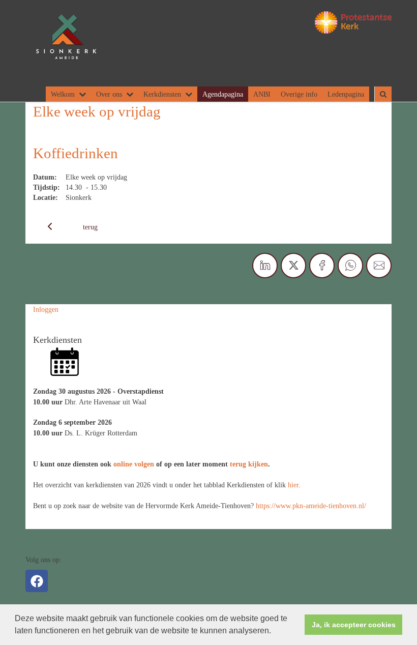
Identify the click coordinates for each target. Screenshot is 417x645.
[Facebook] (36, 581)
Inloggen (45, 309)
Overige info (299, 94)
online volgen (133, 464)
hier (293, 485)
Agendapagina (222, 94)
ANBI (262, 94)
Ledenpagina (345, 94)
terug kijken (249, 464)
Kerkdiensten (162, 94)
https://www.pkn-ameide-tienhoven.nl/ (311, 506)
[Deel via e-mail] (379, 265)
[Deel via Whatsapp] (350, 265)
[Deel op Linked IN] (265, 265)
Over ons (109, 94)
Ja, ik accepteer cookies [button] (354, 625)
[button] (274, 631)
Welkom (63, 94)
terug (90, 227)
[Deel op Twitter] (293, 265)
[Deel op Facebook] (322, 265)
